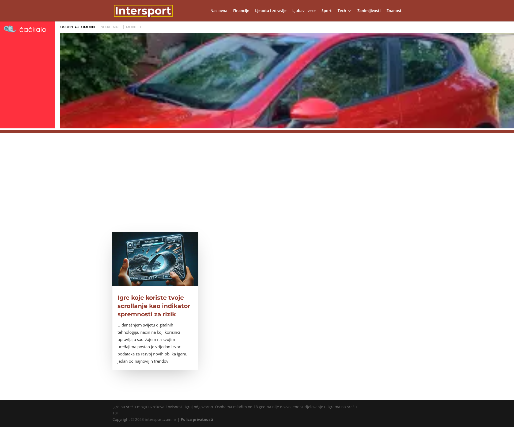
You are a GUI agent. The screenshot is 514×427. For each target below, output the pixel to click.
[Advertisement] (257, 170)
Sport (327, 11)
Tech (342, 11)
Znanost (394, 11)
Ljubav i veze (304, 11)
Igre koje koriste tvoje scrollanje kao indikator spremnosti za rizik (154, 306)
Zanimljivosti (369, 11)
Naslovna (218, 11)
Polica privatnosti (197, 419)
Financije (241, 11)
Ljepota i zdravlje (270, 11)
